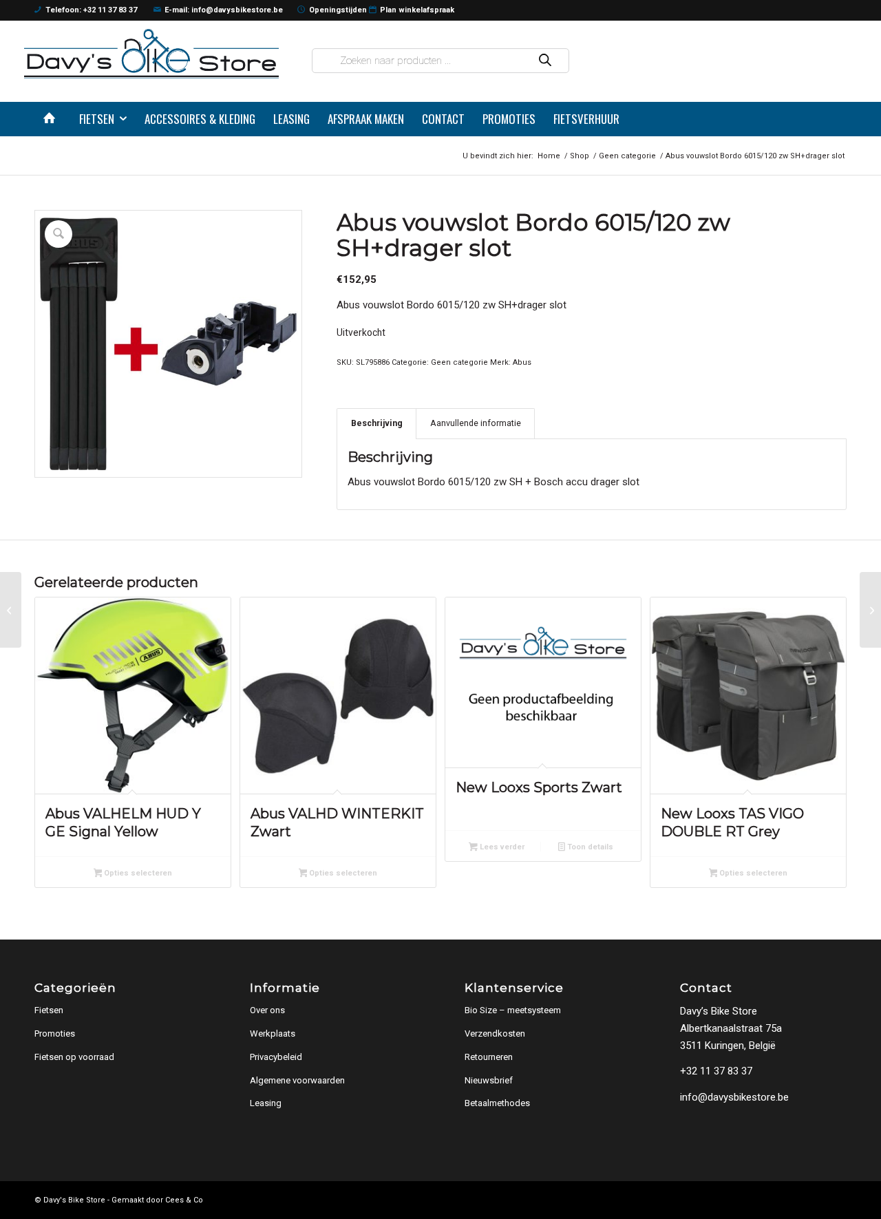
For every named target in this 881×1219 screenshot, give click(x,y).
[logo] (151, 53)
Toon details (589, 846)
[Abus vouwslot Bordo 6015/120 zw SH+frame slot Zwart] (10, 610)
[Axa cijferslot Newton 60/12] (870, 610)
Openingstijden (338, 10)
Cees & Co (184, 1200)
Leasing (266, 1103)
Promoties (54, 1033)
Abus (522, 362)
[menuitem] (52, 119)
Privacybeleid (276, 1057)
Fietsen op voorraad (74, 1057)
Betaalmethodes (497, 1103)
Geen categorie (459, 362)
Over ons (267, 1010)
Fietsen (48, 1010)
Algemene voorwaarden (297, 1080)
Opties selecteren (137, 873)
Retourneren (489, 1057)
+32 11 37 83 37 (716, 1071)
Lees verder (501, 846)
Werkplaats (272, 1033)
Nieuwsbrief (489, 1080)
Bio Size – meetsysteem (513, 1010)
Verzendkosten (495, 1033)
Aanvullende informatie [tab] (475, 423)
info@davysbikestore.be (734, 1097)
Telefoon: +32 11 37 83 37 (91, 10)
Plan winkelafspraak (417, 10)
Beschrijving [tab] (377, 423)
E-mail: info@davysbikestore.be (223, 10)
